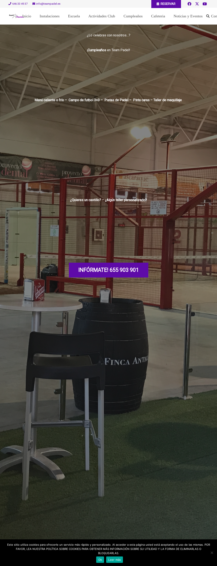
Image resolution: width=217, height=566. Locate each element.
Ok (100, 559)
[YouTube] (205, 4)
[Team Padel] (16, 16)
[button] (208, 16)
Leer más (114, 559)
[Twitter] (197, 4)
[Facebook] (189, 4)
